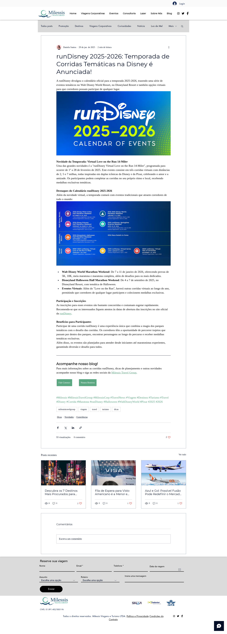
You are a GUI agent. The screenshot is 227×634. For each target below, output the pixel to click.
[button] (93, 13)
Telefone (118, 566)
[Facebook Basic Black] (187, 13)
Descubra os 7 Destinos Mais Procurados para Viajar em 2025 (61, 492)
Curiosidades (124, 26)
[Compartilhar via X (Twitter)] (65, 427)
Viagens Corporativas (100, 26)
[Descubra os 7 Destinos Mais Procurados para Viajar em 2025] (63, 472)
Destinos (79, 26)
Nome (42, 566)
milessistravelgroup (66, 409)
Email (79, 566)
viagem (83, 409)
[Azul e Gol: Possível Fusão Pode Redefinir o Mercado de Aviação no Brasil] (163, 472)
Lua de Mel (156, 26)
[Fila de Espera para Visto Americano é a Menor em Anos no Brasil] (113, 472)
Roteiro (84, 577)
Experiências (82, 417)
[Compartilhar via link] (80, 427)
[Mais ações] (169, 47)
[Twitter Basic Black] (183, 13)
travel (94, 409)
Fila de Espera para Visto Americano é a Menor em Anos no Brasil (112, 492)
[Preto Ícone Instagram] (178, 13)
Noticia (141, 26)
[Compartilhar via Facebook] (57, 427)
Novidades (69, 417)
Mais (171, 26)
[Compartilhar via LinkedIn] (72, 427)
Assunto (43, 577)
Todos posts (47, 26)
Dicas (59, 417)
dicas (116, 409)
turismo (105, 409)
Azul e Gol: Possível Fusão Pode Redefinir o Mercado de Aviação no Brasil (163, 492)
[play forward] (177, 603)
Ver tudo (182, 454)
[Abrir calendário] (179, 569)
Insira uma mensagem (135, 576)
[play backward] (135, 603)
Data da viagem (157, 566)
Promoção (64, 26)
